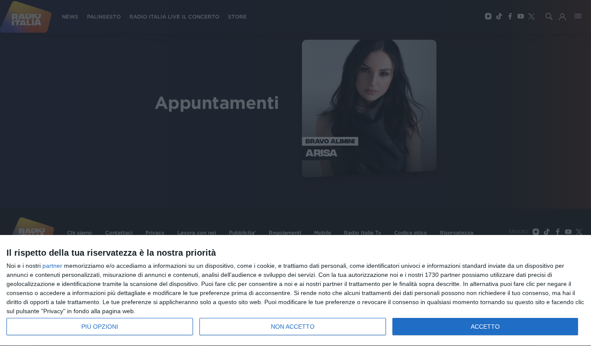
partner (52, 266)
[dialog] (295, 290)
